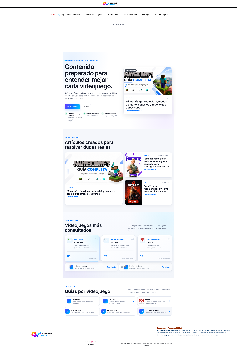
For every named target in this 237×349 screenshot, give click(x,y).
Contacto (146, 345)
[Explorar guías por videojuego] (133, 192)
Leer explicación (150, 169)
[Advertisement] (118, 39)
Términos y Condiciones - (126, 343)
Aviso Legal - (156, 343)
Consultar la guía (73, 196)
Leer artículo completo (134, 110)
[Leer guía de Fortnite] (94, 168)
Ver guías (86, 106)
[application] (81, 14)
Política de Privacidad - (166, 343)
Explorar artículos (72, 106)
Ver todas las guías (151, 194)
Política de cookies (147, 343)
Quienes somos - (137, 343)
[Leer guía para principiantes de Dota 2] (133, 164)
